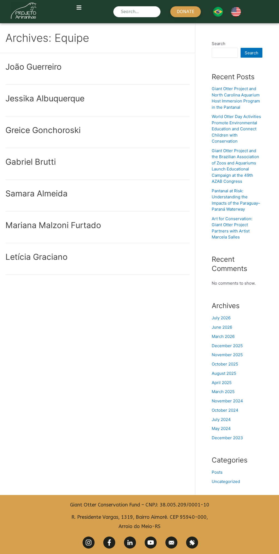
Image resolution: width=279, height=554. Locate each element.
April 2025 (222, 382)
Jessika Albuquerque (44, 98)
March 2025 (223, 391)
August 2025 (224, 373)
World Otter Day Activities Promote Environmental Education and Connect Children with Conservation (236, 129)
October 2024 (225, 410)
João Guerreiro (33, 67)
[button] (185, 11)
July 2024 (221, 419)
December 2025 (227, 345)
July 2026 (221, 317)
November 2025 (227, 354)
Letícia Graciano (36, 257)
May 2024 (221, 428)
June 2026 (222, 327)
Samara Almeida (36, 193)
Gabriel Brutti (30, 162)
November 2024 (227, 400)
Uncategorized (226, 481)
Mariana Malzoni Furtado (53, 225)
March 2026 (223, 336)
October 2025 (225, 364)
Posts (217, 472)
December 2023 (227, 437)
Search (218, 43)
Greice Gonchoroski (43, 130)
